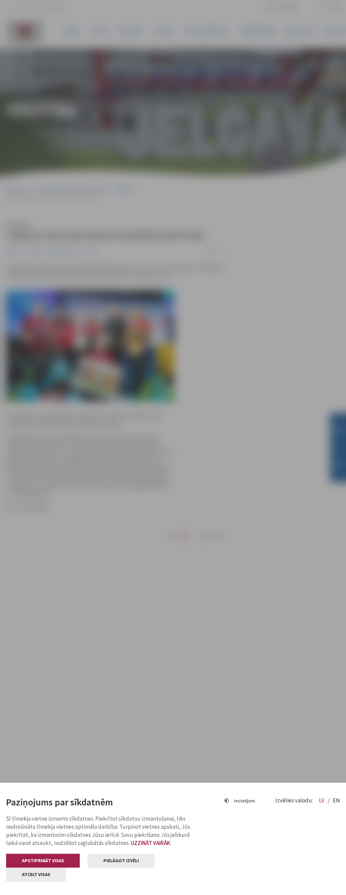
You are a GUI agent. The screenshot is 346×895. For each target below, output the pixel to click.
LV (322, 800)
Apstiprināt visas (43, 860)
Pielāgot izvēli (121, 860)
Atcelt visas (36, 874)
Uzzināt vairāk (150, 843)
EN (336, 800)
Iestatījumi (244, 801)
